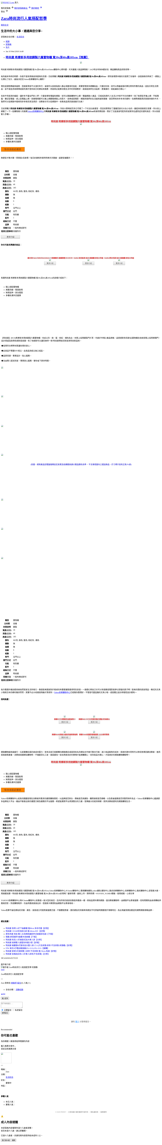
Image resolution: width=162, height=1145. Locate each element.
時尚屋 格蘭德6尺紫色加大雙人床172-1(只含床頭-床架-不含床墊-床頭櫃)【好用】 (39, 945)
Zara (2, 970)
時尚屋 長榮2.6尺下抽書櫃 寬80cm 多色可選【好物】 (28, 928)
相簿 (7, 42)
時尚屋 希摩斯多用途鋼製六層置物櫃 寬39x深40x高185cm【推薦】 (47, 57)
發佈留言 (5, 1013)
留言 (19, 983)
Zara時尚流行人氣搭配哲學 (24, 18)
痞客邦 (14, 983)
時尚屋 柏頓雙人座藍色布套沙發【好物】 (23, 943)
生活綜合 (20, 37)
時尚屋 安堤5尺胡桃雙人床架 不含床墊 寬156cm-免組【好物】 (31, 951)
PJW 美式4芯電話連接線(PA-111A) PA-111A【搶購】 (27, 948)
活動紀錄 (19, 990)
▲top (3, 994)
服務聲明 (103, 1112)
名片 (7, 47)
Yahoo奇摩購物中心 (36, 111)
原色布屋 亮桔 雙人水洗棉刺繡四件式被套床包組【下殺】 (30, 934)
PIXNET (63, 1112)
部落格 (8, 44)
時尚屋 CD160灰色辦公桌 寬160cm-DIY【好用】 (26, 931)
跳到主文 (5, 25)
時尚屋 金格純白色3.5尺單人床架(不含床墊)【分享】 (28, 954)
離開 (13, 1140)
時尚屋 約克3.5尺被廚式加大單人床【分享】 (24, 940)
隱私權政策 (94, 1112)
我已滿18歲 (6, 1140)
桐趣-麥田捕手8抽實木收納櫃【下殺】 (22, 937)
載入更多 (5, 998)
